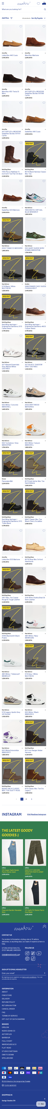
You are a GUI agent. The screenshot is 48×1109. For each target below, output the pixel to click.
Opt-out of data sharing (13, 1019)
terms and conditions (29, 977)
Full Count (7, 1041)
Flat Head (6, 1048)
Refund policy (8, 1002)
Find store (7, 995)
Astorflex (7, 1034)
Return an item (9, 1005)
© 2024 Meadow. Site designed (16, 1081)
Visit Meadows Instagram (36, 814)
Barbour (6, 1038)
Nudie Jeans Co (8, 1031)
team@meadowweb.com (11, 954)
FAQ (3, 1012)
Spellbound (7, 1058)
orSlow (5, 1027)
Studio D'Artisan (9, 1051)
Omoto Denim (8, 1055)
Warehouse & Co (9, 1044)
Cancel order (8, 1009)
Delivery (6, 999)
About (5, 992)
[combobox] (24, 9)
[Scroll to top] (44, 926)
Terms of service (10, 1016)
